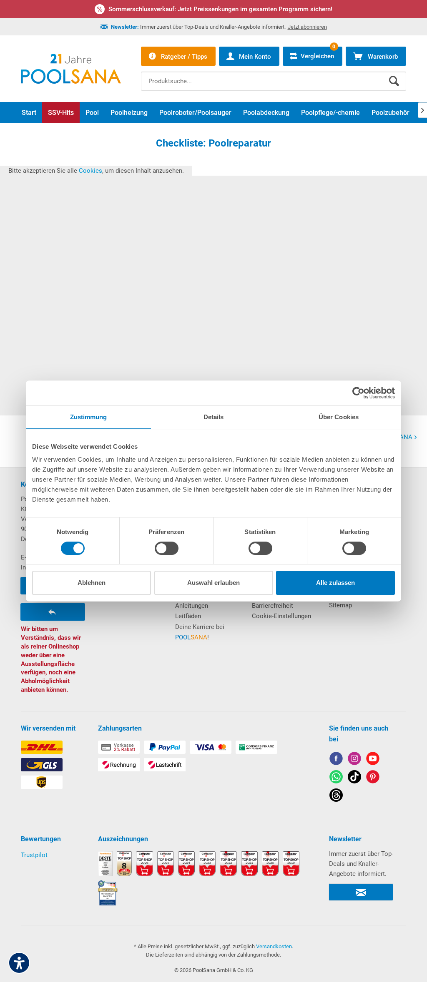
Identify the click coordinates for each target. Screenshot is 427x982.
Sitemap (340, 605)
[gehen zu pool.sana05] (354, 759)
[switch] (166, 548)
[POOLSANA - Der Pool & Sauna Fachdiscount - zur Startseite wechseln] (71, 68)
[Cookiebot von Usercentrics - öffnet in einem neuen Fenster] (358, 393)
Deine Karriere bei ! (199, 632)
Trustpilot (34, 855)
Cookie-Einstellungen (281, 616)
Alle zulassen (335, 582)
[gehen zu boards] (373, 778)
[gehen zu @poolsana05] (354, 778)
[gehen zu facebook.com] (336, 759)
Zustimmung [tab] (88, 416)
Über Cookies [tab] (339, 416)
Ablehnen (91, 582)
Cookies (90, 170)
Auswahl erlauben (213, 582)
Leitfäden (188, 616)
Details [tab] (213, 416)
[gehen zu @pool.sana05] (336, 796)
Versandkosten (274, 946)
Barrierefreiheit (272, 605)
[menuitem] (273, 75)
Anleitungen (191, 605)
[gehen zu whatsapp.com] (336, 778)
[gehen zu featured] (373, 759)
